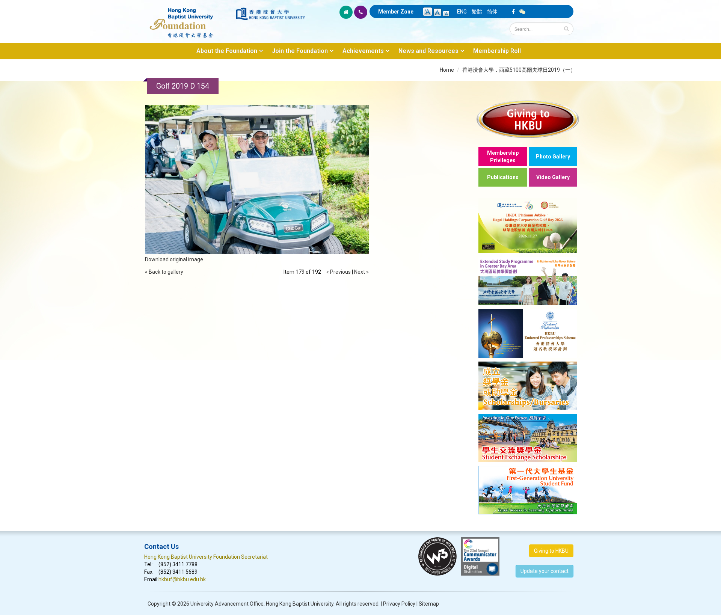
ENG (462, 12)
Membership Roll (497, 50)
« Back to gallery (164, 272)
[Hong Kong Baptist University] (270, 14)
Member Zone (395, 12)
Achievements (363, 50)
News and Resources (428, 50)
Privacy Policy (399, 604)
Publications (503, 177)
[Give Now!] (528, 119)
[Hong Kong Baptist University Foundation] (189, 19)
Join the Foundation (300, 50)
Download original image (174, 259)
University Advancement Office (227, 604)
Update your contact (544, 571)
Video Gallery (553, 177)
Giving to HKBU (551, 551)
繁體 (477, 12)
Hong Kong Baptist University (299, 604)
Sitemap (429, 604)
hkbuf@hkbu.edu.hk (182, 579)
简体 (492, 12)
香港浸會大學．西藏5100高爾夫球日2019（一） (519, 70)
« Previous (338, 272)
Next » (361, 272)
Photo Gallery (553, 157)
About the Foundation (226, 50)
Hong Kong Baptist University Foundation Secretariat (206, 557)
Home (447, 70)
